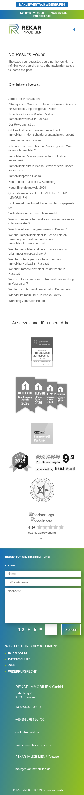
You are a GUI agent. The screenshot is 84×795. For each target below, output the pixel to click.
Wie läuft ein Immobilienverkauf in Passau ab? (39, 289)
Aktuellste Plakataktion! (24, 99)
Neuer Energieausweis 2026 (27, 187)
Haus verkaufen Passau (24, 140)
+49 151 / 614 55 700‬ (29, 719)
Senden (71, 629)
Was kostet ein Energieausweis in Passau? (37, 229)
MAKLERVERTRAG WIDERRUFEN (42, 4)
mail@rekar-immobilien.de (32, 769)
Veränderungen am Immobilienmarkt (32, 213)
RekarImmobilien (27, 732)
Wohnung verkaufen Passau (27, 301)
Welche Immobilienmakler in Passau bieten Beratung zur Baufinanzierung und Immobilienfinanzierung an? (37, 239)
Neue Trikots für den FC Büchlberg (31, 182)
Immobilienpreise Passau (25, 176)
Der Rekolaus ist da (21, 124)
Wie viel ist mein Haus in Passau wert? (34, 295)
